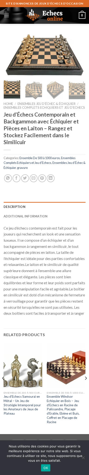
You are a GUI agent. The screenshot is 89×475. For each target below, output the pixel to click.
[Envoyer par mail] (33, 178)
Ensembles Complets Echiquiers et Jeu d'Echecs (44, 107)
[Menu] (6, 15)
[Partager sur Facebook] (16, 178)
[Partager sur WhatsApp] (8, 178)
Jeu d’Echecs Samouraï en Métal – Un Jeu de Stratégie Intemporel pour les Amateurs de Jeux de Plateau (22, 405)
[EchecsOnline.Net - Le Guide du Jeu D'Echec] (44, 15)
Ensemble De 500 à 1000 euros (39, 158)
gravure (22, 168)
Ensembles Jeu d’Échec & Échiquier (46, 104)
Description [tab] (14, 207)
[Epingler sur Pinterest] (42, 178)
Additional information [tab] (26, 216)
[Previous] (11, 55)
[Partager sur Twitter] (25, 178)
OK (45, 468)
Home (8, 104)
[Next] (78, 55)
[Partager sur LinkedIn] (51, 178)
